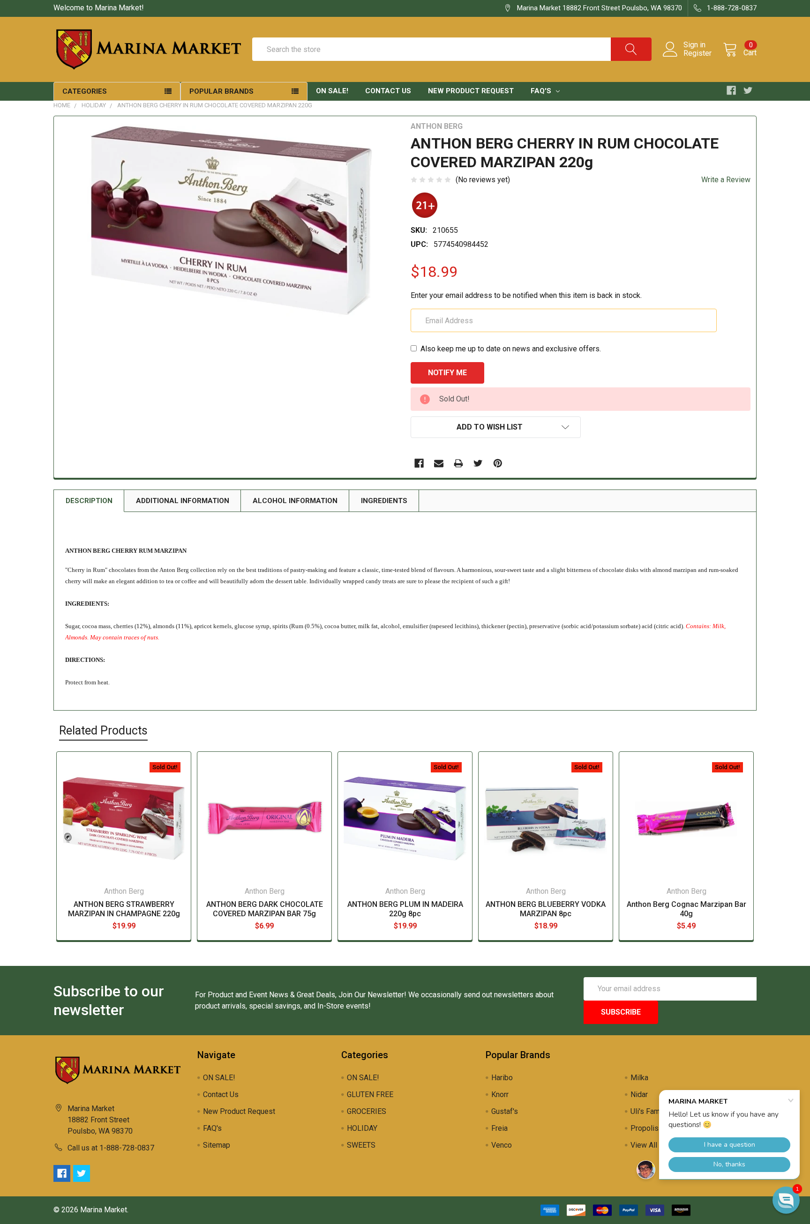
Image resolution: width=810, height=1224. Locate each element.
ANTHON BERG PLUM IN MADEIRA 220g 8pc (405, 909)
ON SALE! (332, 91)
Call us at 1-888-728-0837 (111, 1147)
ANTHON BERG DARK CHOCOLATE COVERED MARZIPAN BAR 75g (264, 909)
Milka (639, 1077)
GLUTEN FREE (370, 1094)
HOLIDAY (94, 105)
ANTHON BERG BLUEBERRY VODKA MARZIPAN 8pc (546, 909)
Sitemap (216, 1145)
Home (61, 105)
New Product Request (471, 91)
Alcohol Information (295, 501)
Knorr (500, 1094)
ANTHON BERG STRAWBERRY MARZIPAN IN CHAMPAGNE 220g (124, 909)
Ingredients (384, 501)
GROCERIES (366, 1111)
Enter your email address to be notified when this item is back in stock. (526, 295)
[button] (786, 1200)
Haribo (502, 1077)
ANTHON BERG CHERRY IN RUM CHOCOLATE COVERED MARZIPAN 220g (214, 105)
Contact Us (388, 91)
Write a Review (725, 179)
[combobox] (452, 49)
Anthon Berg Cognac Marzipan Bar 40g (686, 909)
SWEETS (361, 1145)
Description (89, 501)
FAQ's (542, 91)
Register (697, 53)
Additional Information (182, 501)
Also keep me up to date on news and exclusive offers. (510, 348)
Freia (499, 1128)
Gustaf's (504, 1111)
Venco (501, 1145)
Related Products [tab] (103, 730)
